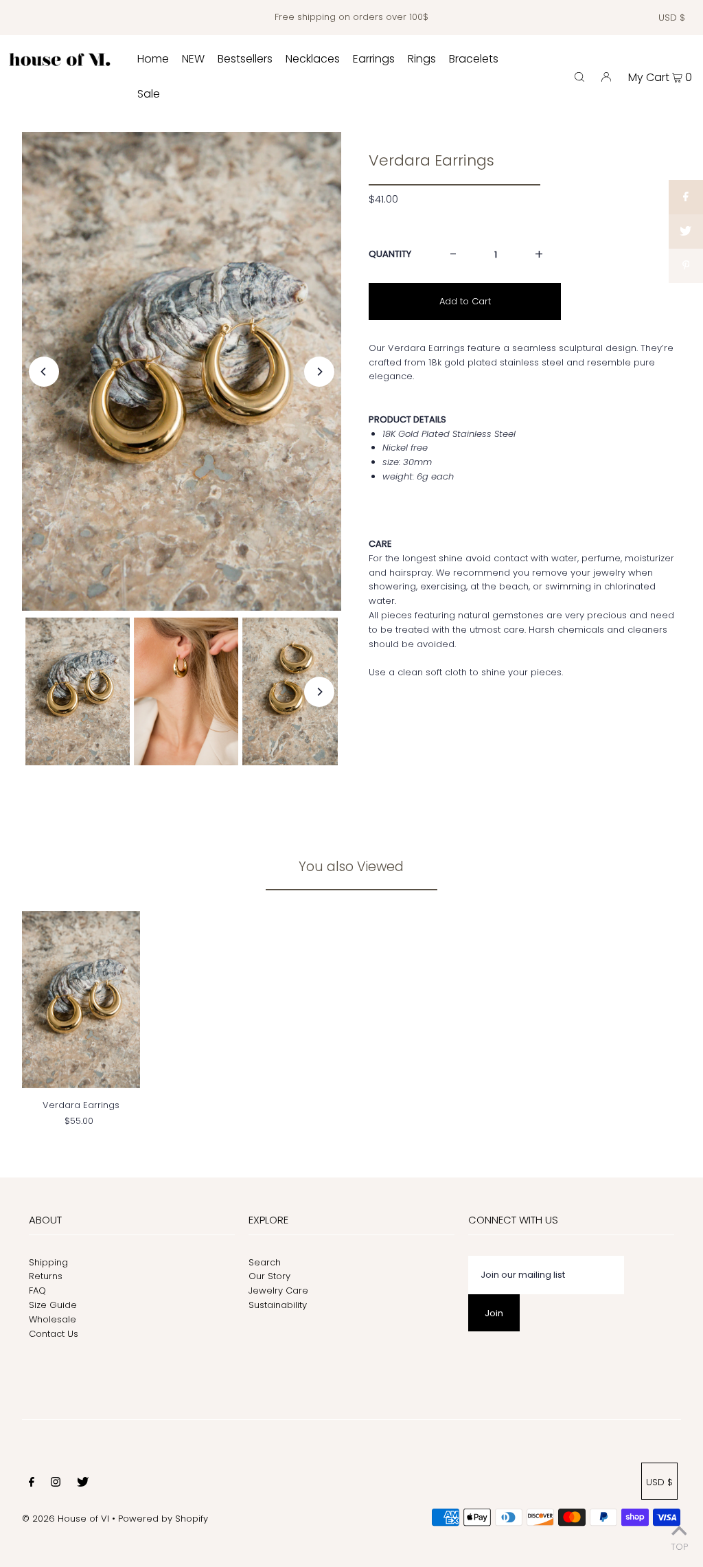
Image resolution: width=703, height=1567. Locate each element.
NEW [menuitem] (193, 59)
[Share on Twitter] (686, 231)
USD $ (671, 17)
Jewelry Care (278, 1290)
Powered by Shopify (163, 1518)
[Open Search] (579, 76)
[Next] (319, 372)
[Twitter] (83, 1484)
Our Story (269, 1276)
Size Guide (53, 1304)
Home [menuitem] (153, 59)
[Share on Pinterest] (686, 266)
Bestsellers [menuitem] (245, 59)
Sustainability (278, 1304)
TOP (679, 1546)
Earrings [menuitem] (374, 59)
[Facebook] (31, 1484)
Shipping (48, 1262)
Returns (45, 1276)
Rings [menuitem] (422, 59)
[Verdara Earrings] (81, 999)
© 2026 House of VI (65, 1518)
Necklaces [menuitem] (313, 59)
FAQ (37, 1290)
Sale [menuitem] (148, 94)
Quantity (390, 253)
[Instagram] (55, 1484)
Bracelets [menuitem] (473, 59)
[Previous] (44, 372)
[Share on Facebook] (686, 197)
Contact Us (53, 1333)
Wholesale (52, 1319)
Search (265, 1262)
